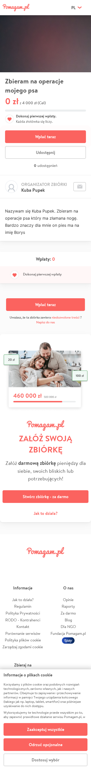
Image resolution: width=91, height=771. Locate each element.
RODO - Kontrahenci (22, 620)
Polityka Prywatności (23, 613)
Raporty (68, 606)
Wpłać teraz (45, 136)
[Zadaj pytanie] (79, 186)
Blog (68, 620)
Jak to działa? (46, 513)
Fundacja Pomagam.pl (68, 633)
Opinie (68, 599)
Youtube (81, 564)
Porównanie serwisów (22, 633)
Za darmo (68, 613)
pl (73, 7)
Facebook (10, 564)
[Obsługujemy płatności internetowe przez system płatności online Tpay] (68, 640)
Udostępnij (45, 152)
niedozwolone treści (65, 317)
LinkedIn (53, 564)
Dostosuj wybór (45, 760)
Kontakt (22, 626)
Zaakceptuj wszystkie (45, 729)
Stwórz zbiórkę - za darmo (46, 496)
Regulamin (22, 606)
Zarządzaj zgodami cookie (23, 646)
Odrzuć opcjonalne (45, 744)
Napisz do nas (45, 322)
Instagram (38, 564)
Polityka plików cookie (23, 640)
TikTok (67, 564)
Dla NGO (68, 626)
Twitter (24, 564)
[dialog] (45, 720)
